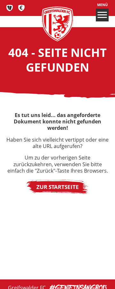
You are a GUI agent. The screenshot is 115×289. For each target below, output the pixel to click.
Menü (102, 5)
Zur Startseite (57, 187)
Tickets (9, 8)
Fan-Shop (21, 8)
